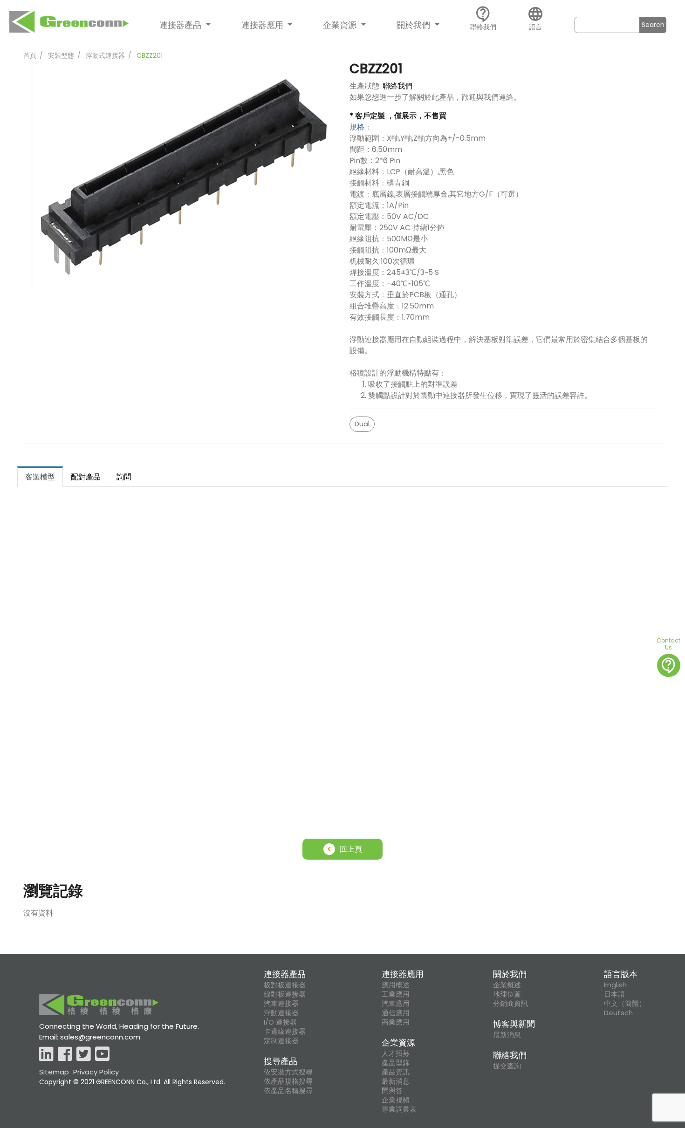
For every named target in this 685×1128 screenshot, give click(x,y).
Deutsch (618, 1013)
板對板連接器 (285, 985)
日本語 (614, 994)
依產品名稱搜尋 (288, 1090)
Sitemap (54, 1072)
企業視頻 (396, 1100)
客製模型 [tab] (40, 477)
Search (653, 24)
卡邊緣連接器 (285, 1031)
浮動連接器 (281, 1013)
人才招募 (396, 1053)
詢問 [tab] (123, 477)
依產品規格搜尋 (288, 1081)
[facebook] (65, 1054)
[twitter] (83, 1054)
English (615, 985)
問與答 (392, 1090)
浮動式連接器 (105, 55)
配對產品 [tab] (86, 477)
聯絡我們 (397, 86)
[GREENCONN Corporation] (69, 24)
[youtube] (102, 1054)
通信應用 (396, 1013)
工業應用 (396, 994)
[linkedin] (46, 1054)
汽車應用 (396, 1003)
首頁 (29, 55)
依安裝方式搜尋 (288, 1072)
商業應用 (396, 1022)
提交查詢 (507, 1066)
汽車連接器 (281, 1003)
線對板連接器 (285, 994)
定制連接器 (281, 1041)
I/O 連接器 (280, 1022)
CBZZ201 (150, 55)
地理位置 (507, 994)
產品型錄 (396, 1062)
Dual (362, 424)
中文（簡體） (625, 1003)
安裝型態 (61, 55)
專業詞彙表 (399, 1109)
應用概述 (396, 985)
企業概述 (507, 985)
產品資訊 (396, 1072)
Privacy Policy (96, 1072)
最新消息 (396, 1081)
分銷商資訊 (510, 1003)
